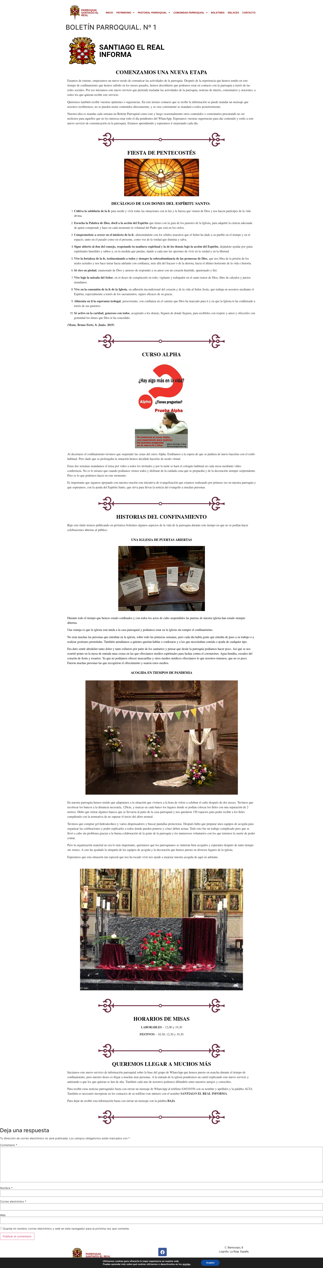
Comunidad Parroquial (188, 12)
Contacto (249, 12)
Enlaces (233, 12)
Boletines (217, 12)
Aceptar (210, 1262)
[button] (125, 12)
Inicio (109, 12)
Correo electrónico (13, 1201)
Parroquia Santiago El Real (90, 13)
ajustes (186, 1264)
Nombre (6, 1188)
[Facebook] (162, 1252)
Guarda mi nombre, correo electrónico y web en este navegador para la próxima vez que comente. (66, 1228)
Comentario (8, 1145)
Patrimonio (123, 12)
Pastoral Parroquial (152, 12)
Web (3, 1215)
